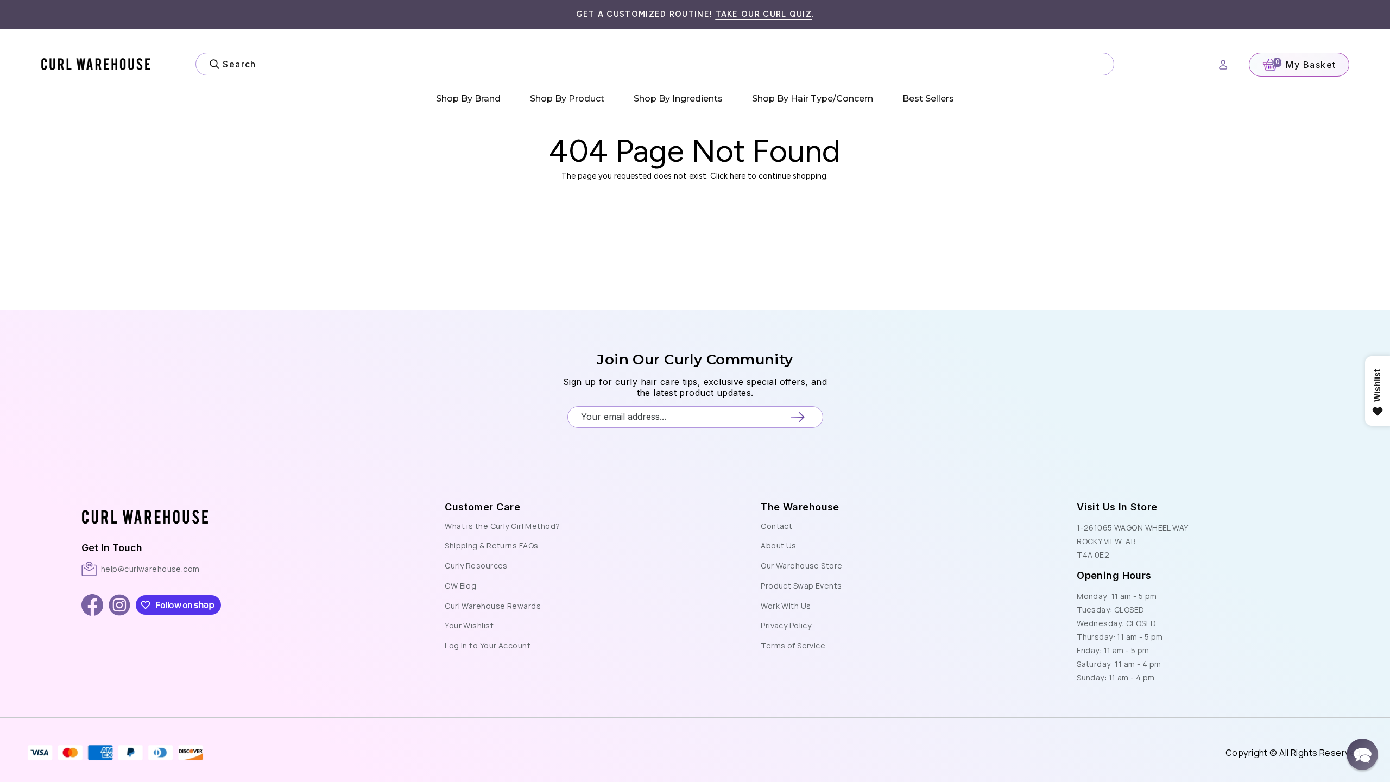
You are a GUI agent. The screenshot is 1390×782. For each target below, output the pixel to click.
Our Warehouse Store (801, 565)
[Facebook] (92, 605)
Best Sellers (928, 98)
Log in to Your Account (487, 645)
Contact (776, 526)
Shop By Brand (468, 98)
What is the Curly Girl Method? (502, 526)
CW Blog (460, 586)
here (737, 176)
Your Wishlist (469, 625)
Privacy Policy (786, 625)
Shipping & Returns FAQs (491, 545)
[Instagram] (119, 605)
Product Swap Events (801, 586)
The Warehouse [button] (800, 507)
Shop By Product (567, 98)
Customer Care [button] (482, 507)
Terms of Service (793, 645)
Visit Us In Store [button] (1117, 507)
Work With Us (786, 606)
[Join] (797, 417)
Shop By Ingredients (678, 98)
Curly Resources (476, 565)
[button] (234, 505)
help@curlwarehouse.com (150, 569)
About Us (779, 545)
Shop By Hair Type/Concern (812, 98)
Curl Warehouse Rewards (493, 606)
